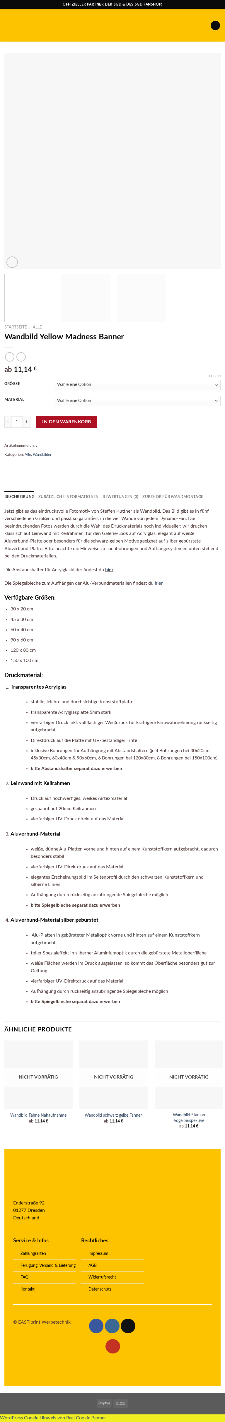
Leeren (215, 376)
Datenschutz (99, 1289)
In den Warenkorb (66, 422)
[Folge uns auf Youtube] (112, 1346)
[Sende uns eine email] (128, 1326)
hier (109, 569)
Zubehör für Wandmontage (172, 497)
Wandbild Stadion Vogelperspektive (189, 1118)
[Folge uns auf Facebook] (96, 1326)
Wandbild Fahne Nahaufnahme (38, 1115)
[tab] (19, 497)
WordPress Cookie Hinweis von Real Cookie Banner (53, 1418)
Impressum (98, 1253)
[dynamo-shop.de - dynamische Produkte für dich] (112, 25)
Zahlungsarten (33, 1253)
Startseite (15, 327)
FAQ (24, 1277)
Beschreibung (19, 497)
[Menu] (7, 25)
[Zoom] (12, 262)
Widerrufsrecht (102, 1277)
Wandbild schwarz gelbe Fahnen (114, 1115)
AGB (92, 1265)
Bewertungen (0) (120, 497)
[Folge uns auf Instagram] (112, 1326)
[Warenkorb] (215, 25)
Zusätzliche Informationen (68, 497)
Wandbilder (42, 454)
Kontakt (28, 1289)
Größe (12, 384)
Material (14, 400)
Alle (37, 327)
